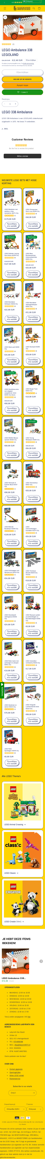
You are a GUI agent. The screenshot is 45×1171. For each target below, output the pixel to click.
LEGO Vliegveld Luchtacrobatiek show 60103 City (32, 707)
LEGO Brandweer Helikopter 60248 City (11, 303)
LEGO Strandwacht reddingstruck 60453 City (10, 617)
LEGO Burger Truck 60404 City (32, 390)
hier (29, 1017)
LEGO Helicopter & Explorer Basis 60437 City (11, 484)
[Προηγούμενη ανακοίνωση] (4, 2)
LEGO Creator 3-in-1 (12, 921)
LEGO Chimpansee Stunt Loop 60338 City (32, 210)
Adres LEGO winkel (17, 1075)
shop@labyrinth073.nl (22, 1045)
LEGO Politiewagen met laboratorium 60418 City (11, 571)
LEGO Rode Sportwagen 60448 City (11, 750)
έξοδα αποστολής (28, 63)
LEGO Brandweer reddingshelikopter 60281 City (31, 304)
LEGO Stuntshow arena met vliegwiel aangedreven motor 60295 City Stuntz (11, 392)
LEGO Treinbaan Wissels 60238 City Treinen (31, 573)
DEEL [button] (6, 129)
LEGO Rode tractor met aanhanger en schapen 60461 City (11, 663)
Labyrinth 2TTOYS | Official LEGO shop (18, 1122)
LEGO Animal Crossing (13, 824)
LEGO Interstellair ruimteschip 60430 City (33, 662)
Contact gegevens (16, 1069)
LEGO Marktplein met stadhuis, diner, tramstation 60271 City (11, 211)
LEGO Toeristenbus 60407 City (32, 483)
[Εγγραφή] (33, 1093)
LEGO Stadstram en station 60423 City (10, 706)
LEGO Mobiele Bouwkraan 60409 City (11, 528)
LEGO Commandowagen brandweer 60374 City (32, 529)
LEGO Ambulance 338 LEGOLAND (13, 978)
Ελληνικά (29, 1)
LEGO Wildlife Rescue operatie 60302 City (11, 439)
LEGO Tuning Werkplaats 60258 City (32, 439)
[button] (5, 8)
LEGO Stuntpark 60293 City (33, 348)
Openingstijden (15, 1072)
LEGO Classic (10, 873)
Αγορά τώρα (22, 85)
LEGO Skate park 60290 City (11, 348)
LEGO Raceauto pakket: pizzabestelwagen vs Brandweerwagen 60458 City (33, 618)
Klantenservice (15, 1078)
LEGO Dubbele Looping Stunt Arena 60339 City (11, 254)
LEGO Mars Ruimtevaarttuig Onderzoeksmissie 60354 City (31, 256)
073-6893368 (18, 1041)
